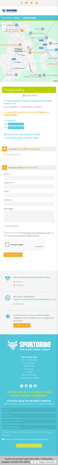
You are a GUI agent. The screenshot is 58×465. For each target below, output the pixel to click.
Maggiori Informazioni (47, 462)
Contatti (29, 372)
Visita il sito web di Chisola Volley (23, 134)
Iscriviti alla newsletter (29, 445)
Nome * (7, 174)
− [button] (4, 28)
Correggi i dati (22, 325)
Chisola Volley (29, 17)
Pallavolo (20, 285)
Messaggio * (9, 208)
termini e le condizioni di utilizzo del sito (23, 235)
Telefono (8, 200)
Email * (7, 191)
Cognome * (9, 182)
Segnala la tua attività (29, 378)
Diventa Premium (29, 375)
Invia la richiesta (13, 254)
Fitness (16, 17)
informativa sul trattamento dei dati (36, 233)
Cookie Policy (29, 366)
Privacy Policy (29, 363)
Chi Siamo (29, 369)
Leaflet (55, 80)
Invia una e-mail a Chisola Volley (23, 137)
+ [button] (4, 24)
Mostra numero (16, 124)
